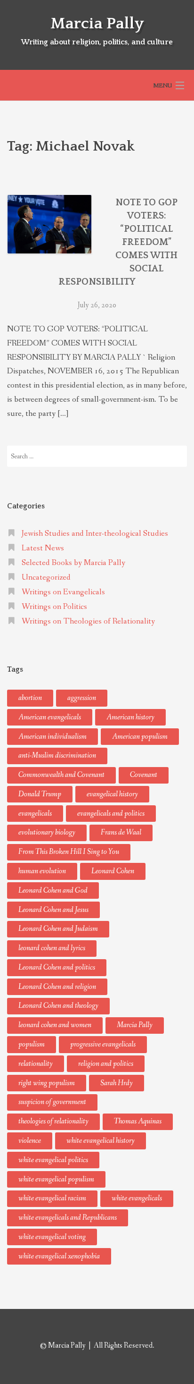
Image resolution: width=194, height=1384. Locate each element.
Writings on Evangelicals (63, 592)
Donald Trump (39, 794)
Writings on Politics (54, 606)
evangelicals (35, 814)
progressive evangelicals (103, 1044)
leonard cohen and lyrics (51, 948)
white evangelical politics (53, 1160)
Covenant (143, 775)
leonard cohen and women (54, 1025)
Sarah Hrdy (116, 1083)
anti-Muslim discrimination (57, 755)
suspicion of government (52, 1102)
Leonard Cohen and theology (58, 1006)
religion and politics (105, 1064)
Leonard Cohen (112, 871)
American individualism (52, 737)
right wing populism (46, 1083)
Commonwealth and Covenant (61, 775)
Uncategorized (46, 577)
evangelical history (112, 794)
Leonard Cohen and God (53, 890)
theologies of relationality (53, 1121)
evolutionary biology (46, 832)
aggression (81, 698)
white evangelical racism (52, 1198)
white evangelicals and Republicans (67, 1218)
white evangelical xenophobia (59, 1256)
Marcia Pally (97, 24)
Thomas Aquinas (138, 1121)
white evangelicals (137, 1198)
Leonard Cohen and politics (56, 967)
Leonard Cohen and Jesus (53, 910)
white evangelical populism (56, 1179)
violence (29, 1141)
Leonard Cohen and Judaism (58, 929)
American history (130, 717)
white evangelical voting (52, 1237)
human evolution (42, 871)
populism (31, 1044)
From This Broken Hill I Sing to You (68, 852)
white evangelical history (100, 1141)
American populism (140, 737)
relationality (35, 1064)
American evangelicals (49, 717)
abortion (30, 698)
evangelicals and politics (111, 814)
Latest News (43, 548)
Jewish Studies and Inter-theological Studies (95, 533)
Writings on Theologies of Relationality (88, 621)
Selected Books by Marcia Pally (73, 562)
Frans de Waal (121, 832)
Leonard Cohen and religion (57, 987)
